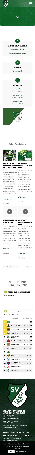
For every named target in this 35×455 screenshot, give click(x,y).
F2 (7, 188)
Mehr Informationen (21, 451)
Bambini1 (6, 184)
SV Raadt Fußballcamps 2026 (25, 166)
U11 (4, 193)
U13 (6, 193)
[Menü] (30, 3)
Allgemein (6, 177)
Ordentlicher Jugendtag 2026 (10, 222)
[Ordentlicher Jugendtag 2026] (10, 211)
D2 (7, 186)
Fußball (11, 188)
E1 (14, 186)
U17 (11, 193)
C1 (3, 186)
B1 (14, 181)
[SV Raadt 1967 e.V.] (14, 3)
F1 (5, 188)
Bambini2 (12, 184)
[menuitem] (30, 3)
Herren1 (5, 191)
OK (11, 451)
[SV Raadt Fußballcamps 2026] (25, 155)
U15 (9, 193)
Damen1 (10, 186)
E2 (3, 188)
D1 (5, 186)
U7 (13, 193)
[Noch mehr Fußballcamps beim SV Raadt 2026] (10, 155)
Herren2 (12, 191)
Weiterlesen (6, 199)
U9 (15, 193)
